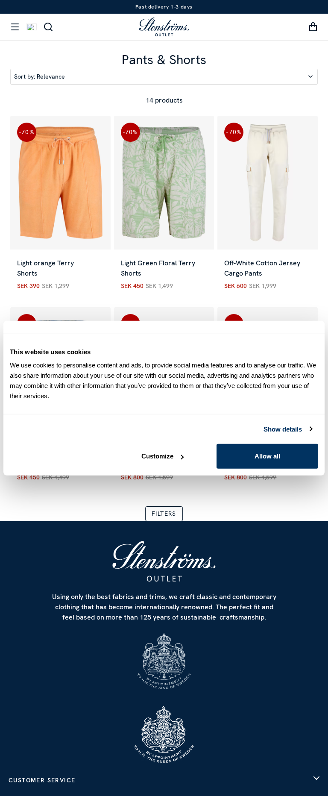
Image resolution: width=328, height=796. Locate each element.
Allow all (267, 456)
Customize (157, 456)
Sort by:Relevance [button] (39, 76)
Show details (283, 428)
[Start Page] (164, 26)
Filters (164, 513)
